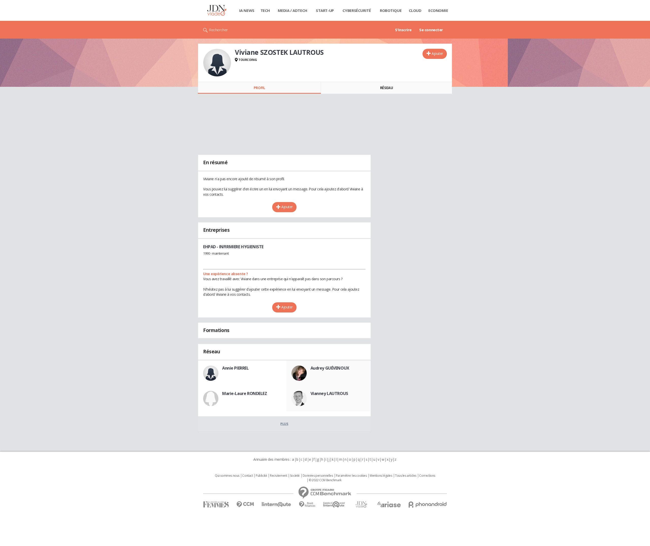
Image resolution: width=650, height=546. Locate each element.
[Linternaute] (276, 504)
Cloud (415, 10)
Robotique (390, 10)
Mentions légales (381, 475)
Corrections (427, 475)
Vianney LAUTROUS (329, 393)
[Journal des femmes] (216, 504)
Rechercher (218, 29)
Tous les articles (405, 475)
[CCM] (245, 504)
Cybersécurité (357, 10)
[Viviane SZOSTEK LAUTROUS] (217, 63)
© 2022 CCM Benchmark (325, 480)
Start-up (325, 10)
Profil (259, 87)
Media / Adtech (292, 10)
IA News (246, 10)
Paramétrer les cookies (351, 475)
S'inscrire (403, 29)
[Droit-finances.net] (307, 504)
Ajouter (437, 53)
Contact (247, 475)
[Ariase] (389, 504)
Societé (295, 475)
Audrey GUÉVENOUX (330, 368)
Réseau (386, 87)
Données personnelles (318, 475)
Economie (438, 10)
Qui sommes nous (227, 475)
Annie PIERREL (235, 368)
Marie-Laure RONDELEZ (244, 393)
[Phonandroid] (428, 504)
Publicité (261, 475)
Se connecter (431, 29)
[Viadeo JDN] (361, 504)
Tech (265, 10)
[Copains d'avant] (334, 504)
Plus (284, 423)
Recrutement (278, 475)
